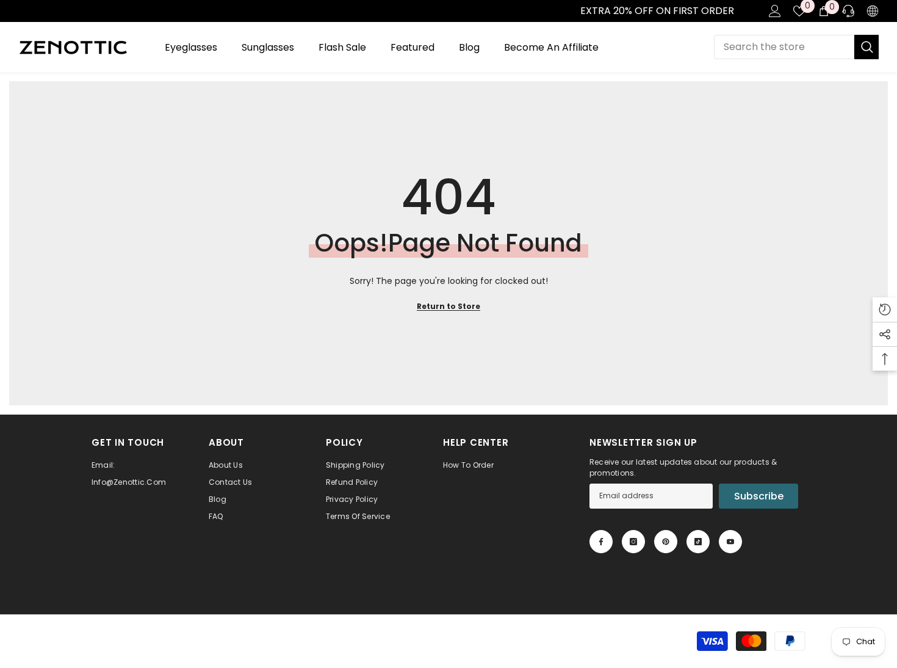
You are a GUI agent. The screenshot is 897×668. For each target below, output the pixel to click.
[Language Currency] (872, 11)
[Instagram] (633, 541)
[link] (13, 11)
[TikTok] (698, 541)
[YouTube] (730, 541)
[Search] (796, 47)
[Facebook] (601, 541)
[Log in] (775, 11)
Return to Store (448, 306)
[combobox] (784, 47)
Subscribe (759, 496)
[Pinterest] (665, 541)
